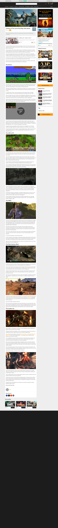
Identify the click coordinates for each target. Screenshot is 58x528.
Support (51, 6)
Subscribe (49, 18)
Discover (6, 6)
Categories (11, 6)
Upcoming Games (21, 6)
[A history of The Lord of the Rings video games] (11, 395)
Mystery (32, 6)
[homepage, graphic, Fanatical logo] (9, 4)
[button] (8, 1)
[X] (9, 395)
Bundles (16, 6)
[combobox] (30, 4)
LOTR (43, 110)
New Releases (27, 6)
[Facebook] (7, 395)
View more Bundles (45, 85)
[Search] (36, 4)
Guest (10, 389)
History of (40, 110)
